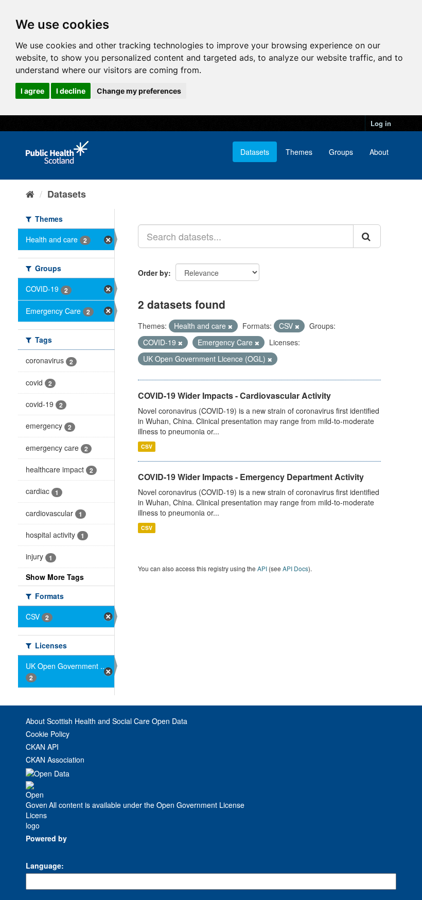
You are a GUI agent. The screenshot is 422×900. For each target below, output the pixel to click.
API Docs (295, 568)
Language (43, 865)
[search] (367, 236)
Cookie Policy (47, 734)
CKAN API (42, 747)
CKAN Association (55, 759)
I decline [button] (70, 90)
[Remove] (230, 326)
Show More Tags (55, 577)
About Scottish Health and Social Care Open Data (106, 721)
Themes (299, 152)
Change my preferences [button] (139, 90)
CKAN (43, 849)
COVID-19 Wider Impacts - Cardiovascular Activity (234, 395)
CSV (146, 446)
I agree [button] (32, 90)
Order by (153, 273)
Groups (341, 152)
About (379, 152)
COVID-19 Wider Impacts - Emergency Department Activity (251, 477)
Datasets (254, 152)
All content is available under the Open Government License (145, 805)
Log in (381, 123)
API (262, 568)
